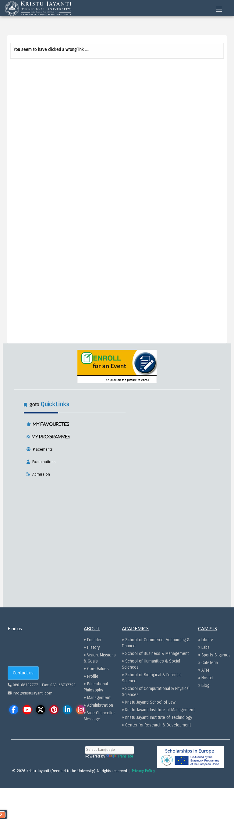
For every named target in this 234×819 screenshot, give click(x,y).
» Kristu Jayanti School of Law (149, 702)
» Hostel (205, 677)
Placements (41, 449)
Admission (40, 474)
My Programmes (50, 436)
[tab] (117, 438)
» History (92, 647)
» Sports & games (214, 655)
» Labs (204, 647)
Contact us (23, 673)
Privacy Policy (143, 770)
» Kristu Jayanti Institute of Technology (157, 717)
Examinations (42, 461)
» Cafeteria (208, 662)
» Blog (203, 685)
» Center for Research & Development (156, 725)
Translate (125, 756)
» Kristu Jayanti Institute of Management (158, 709)
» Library (205, 639)
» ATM (203, 670)
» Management (97, 697)
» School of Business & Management (155, 653)
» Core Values (96, 668)
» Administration (98, 705)
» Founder (92, 639)
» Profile (91, 676)
